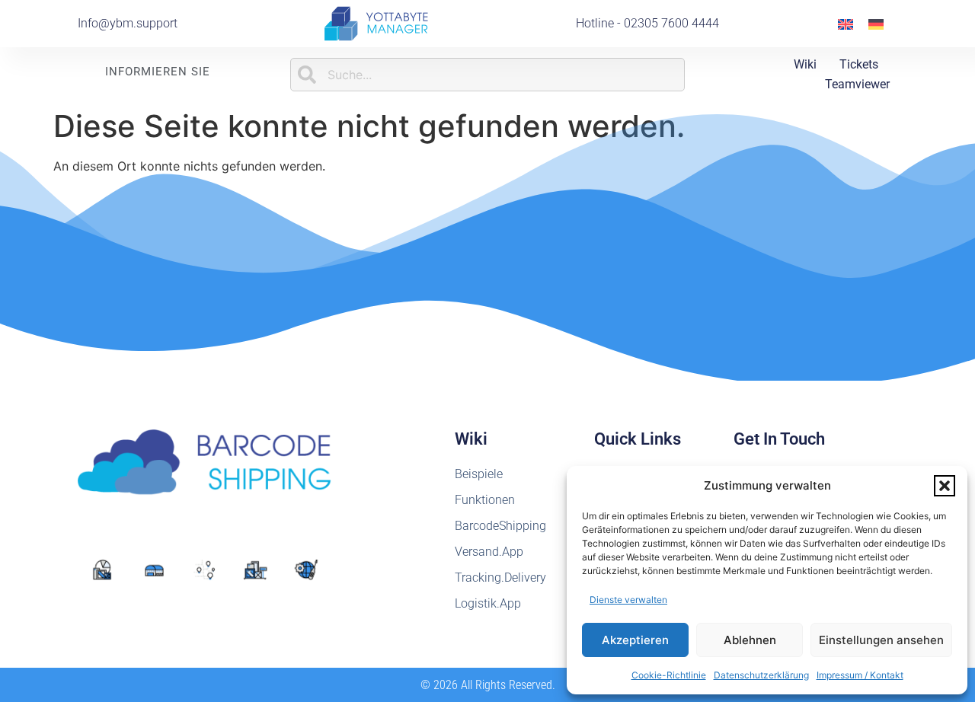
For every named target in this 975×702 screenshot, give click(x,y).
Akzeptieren (635, 640)
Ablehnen (750, 640)
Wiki (805, 64)
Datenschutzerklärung (761, 675)
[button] (944, 485)
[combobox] (487, 74)
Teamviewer (857, 84)
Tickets (858, 64)
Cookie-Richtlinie (668, 675)
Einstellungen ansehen (881, 640)
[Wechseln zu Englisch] (845, 23)
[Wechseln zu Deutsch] (876, 23)
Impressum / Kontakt (860, 675)
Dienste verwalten (628, 599)
